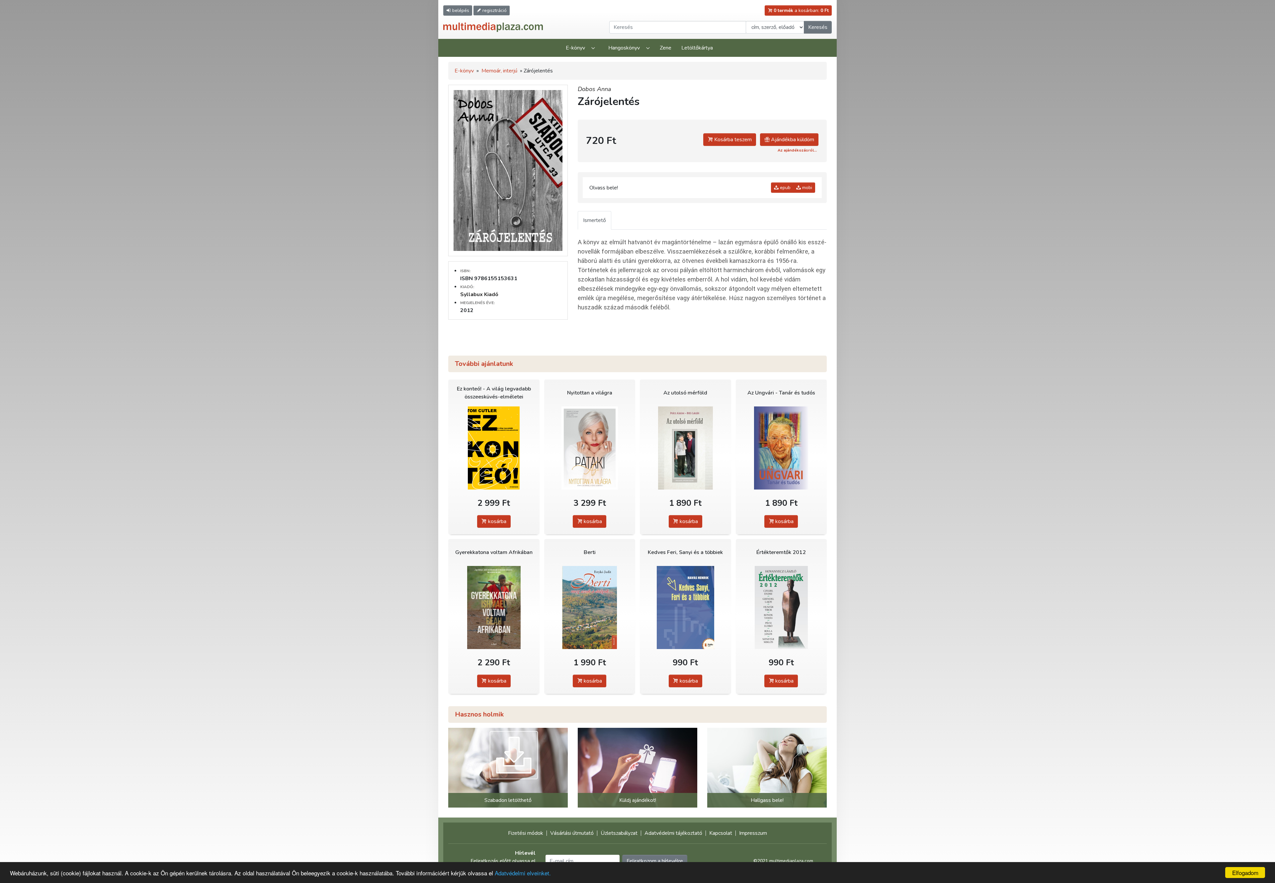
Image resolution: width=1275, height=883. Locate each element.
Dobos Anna (594, 89)
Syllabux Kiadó (479, 294)
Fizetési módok (525, 833)
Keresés (817, 27)
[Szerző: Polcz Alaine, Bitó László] (685, 448)
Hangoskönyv (624, 48)
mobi (806, 187)
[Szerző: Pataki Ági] (590, 448)
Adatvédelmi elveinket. (523, 873)
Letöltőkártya (697, 48)
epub (785, 187)
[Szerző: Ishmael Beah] (494, 608)
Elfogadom (1245, 872)
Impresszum (753, 833)
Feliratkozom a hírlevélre (655, 861)
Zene (665, 48)
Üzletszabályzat (619, 833)
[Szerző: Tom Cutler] (494, 448)
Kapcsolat (720, 833)
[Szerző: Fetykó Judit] (590, 608)
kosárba (496, 521)
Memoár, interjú (499, 70)
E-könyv (575, 48)
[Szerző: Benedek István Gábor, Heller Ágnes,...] (781, 448)
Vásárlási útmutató (572, 833)
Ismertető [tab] (594, 220)
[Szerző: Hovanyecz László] (781, 608)
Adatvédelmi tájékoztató (673, 833)
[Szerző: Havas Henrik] (685, 608)
